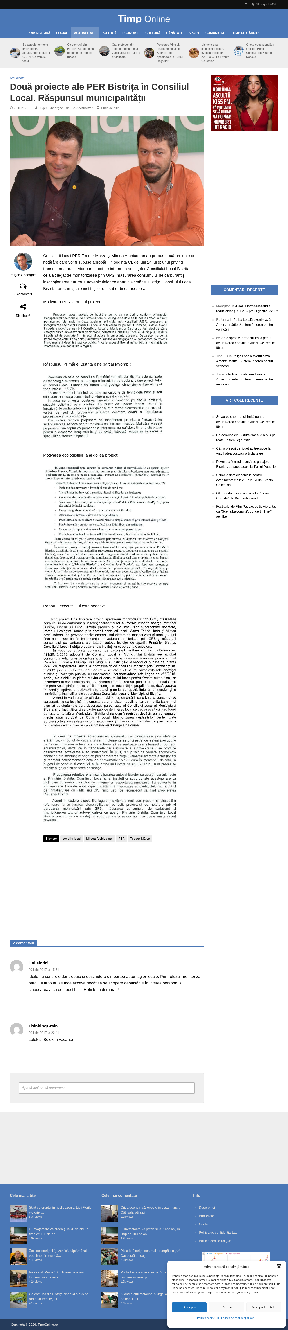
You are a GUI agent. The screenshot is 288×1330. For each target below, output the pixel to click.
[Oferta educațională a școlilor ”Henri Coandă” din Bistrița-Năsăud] (238, 51)
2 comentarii (23, 294)
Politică (109, 33)
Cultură (152, 33)
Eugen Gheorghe (50, 108)
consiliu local (72, 838)
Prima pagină (39, 33)
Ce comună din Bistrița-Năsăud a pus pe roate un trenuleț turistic (81, 51)
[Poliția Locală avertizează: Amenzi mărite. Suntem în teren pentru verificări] (109, 1278)
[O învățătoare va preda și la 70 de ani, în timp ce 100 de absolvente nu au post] (18, 1235)
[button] (279, 1266)
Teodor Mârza (140, 838)
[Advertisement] (123, 891)
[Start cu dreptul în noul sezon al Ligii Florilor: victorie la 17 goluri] (18, 1213)
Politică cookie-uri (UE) (216, 1241)
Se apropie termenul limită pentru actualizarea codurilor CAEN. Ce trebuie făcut (36, 53)
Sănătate (174, 33)
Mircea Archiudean (99, 838)
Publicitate (206, 1216)
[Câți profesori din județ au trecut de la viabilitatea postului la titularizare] (103, 51)
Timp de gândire (246, 33)
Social (62, 33)
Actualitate (85, 33)
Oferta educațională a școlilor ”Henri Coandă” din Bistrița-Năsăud (260, 51)
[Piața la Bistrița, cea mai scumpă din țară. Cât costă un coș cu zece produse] (109, 1256)
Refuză (226, 1307)
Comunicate (216, 33)
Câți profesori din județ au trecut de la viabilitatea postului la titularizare (126, 51)
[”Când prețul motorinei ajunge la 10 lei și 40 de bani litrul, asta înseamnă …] (109, 1300)
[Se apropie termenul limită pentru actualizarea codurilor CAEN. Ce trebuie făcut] (14, 53)
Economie (131, 33)
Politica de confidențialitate (237, 1318)
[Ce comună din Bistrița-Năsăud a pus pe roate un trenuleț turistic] (58, 51)
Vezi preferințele (263, 1307)
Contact (204, 1224)
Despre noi (207, 1207)
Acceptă (189, 1307)
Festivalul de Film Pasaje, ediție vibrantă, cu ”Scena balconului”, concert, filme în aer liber (246, 511)
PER (121, 838)
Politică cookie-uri (208, 1318)
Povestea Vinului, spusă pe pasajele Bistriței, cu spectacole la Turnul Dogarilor (170, 53)
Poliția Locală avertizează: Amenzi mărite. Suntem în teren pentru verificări (244, 324)
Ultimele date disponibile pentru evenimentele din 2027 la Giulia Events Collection (215, 53)
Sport (194, 33)
